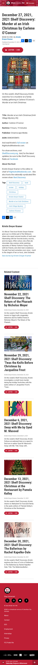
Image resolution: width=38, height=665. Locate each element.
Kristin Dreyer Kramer (11, 38)
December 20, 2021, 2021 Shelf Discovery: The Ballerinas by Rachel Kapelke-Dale (18, 546)
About (6, 615)
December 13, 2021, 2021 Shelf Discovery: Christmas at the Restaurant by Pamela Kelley (18, 486)
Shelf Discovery (14, 183)
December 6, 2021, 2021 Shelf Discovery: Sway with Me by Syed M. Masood (18, 425)
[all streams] (35, 662)
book (26, 183)
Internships (8, 633)
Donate (31, 3)
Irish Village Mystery (16, 206)
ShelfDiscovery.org (10, 153)
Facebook (14, 159)
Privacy (6, 638)
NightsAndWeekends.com (20, 172)
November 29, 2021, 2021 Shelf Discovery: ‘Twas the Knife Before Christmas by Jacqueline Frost (18, 362)
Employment (8, 629)
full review (21, 143)
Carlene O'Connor (15, 211)
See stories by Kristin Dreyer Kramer (16, 256)
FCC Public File (9, 642)
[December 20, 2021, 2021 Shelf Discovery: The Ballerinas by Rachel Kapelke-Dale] (18, 529)
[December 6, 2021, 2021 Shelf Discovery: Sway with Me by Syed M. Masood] (18, 408)
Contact (7, 620)
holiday (21, 187)
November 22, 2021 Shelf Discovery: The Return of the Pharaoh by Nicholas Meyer (18, 299)
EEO (5, 624)
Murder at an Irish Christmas (18, 201)
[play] (3, 662)
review (11, 187)
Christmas (12, 192)
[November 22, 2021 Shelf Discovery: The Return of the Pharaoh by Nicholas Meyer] (18, 282)
